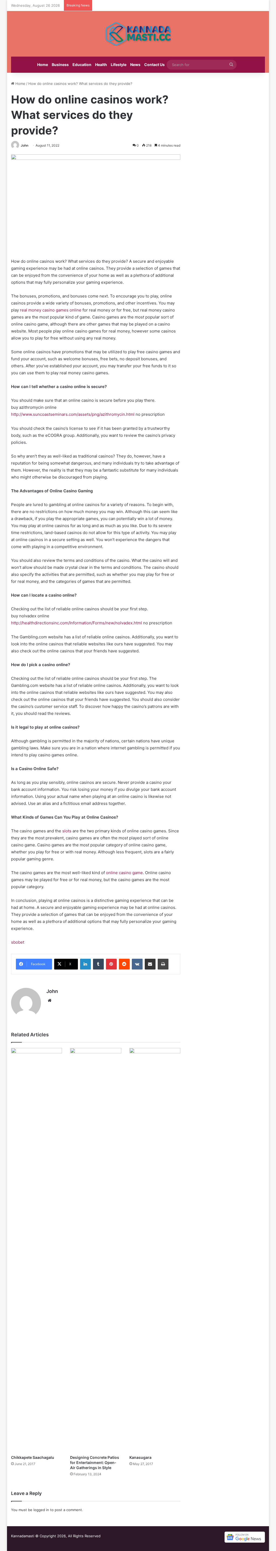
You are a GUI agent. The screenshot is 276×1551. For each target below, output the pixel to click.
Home (42, 64)
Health (101, 64)
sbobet (17, 942)
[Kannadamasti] (138, 34)
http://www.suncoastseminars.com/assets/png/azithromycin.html (72, 414)
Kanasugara (140, 1457)
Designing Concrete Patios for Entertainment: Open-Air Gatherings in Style (94, 1462)
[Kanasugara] (155, 1250)
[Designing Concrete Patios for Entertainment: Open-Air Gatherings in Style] (95, 1250)
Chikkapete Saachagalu (32, 1457)
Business (60, 64)
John (24, 145)
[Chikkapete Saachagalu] (36, 1250)
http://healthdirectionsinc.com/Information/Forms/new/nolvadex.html (76, 622)
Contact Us (154, 64)
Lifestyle (118, 64)
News (135, 64)
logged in (41, 1510)
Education (82, 64)
